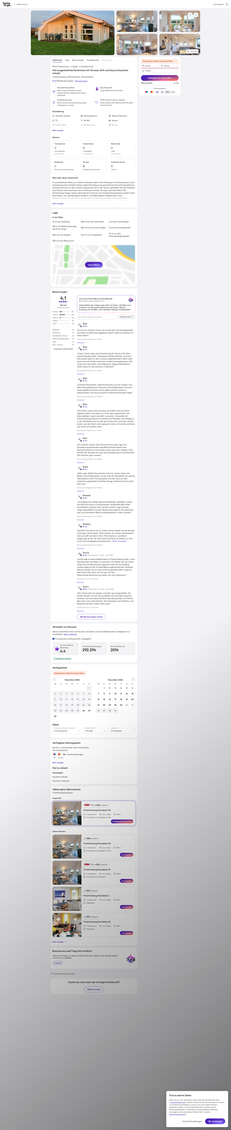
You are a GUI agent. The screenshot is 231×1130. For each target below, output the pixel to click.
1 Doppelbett (90, 903)
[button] (227, 4)
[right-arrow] (79, 813)
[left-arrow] (54, 813)
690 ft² (118, 814)
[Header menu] (227, 4)
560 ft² (118, 926)
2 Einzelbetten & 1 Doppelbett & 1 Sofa (98, 817)
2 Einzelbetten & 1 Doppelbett (96, 877)
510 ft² (118, 900)
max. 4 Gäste (106, 814)
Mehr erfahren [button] (70, 634)
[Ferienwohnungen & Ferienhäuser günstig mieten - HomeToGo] (7, 4)
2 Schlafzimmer (91, 814)
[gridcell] (89, 688)
